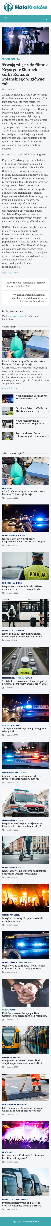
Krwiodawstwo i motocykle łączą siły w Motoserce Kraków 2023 (26, 284)
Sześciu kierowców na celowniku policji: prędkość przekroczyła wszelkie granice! (31, 437)
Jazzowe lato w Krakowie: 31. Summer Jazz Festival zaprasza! (23, 1157)
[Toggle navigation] (5, 18)
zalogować (17, 316)
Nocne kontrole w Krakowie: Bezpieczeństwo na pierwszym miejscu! (32, 398)
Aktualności (8, 59)
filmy (9, 272)
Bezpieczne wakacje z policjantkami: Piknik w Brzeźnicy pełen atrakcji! (22, 825)
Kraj (18, 59)
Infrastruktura (9, 1105)
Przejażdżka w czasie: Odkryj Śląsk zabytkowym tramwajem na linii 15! (22, 1062)
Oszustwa (22, 962)
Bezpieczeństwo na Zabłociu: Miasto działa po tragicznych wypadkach (32, 411)
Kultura (5, 915)
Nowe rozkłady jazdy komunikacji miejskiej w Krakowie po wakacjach (30, 423)
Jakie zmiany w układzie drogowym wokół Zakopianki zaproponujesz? (22, 1109)
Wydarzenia (15, 915)
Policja (21, 678)
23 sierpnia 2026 (11, 1162)
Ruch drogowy (8, 583)
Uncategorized (9, 488)
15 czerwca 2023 (11, 89)
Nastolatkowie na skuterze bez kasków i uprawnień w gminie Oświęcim (24, 872)
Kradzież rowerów (10, 773)
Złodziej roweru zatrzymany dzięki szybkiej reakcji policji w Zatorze (21, 777)
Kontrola (22, 536)
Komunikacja (7, 630)
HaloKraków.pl (33, 1221)
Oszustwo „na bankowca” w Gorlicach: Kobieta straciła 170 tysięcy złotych (23, 967)
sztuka (15, 272)
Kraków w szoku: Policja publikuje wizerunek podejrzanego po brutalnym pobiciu (24, 1016)
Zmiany (19, 583)
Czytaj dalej (8, 388)
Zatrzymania (15, 725)
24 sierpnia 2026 (11, 498)
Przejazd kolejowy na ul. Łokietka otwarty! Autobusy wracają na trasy (21, 1204)
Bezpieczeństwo (9, 536)
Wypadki (29, 678)
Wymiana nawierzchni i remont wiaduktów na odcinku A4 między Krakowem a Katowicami (27, 298)
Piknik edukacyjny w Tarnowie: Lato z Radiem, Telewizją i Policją (23, 363)
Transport (19, 630)
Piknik (20, 820)
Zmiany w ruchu (21, 1199)
